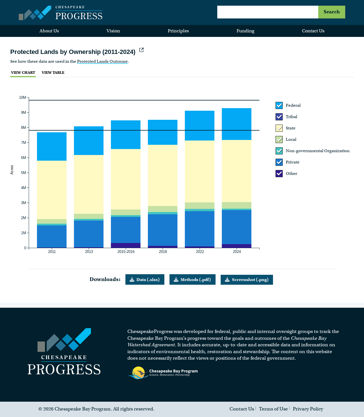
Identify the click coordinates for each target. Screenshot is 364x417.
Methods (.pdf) (196, 279)
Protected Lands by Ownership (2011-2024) (73, 51)
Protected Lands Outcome (102, 61)
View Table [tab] (53, 72)
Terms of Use (273, 409)
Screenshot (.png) (250, 279)
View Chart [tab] (23, 72)
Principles (178, 31)
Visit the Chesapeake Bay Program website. (162, 373)
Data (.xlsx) (148, 279)
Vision (113, 31)
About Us (49, 31)
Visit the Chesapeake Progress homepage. (64, 351)
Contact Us (313, 31)
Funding (245, 31)
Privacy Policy (308, 409)
